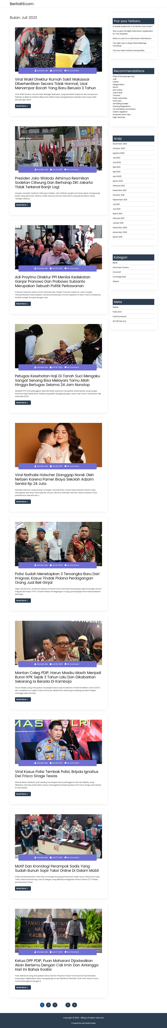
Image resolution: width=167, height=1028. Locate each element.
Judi (114, 79)
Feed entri (117, 312)
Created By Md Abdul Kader (83, 1023)
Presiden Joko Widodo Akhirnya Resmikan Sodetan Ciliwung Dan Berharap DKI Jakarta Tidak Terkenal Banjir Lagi (54, 182)
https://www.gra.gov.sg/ (124, 76)
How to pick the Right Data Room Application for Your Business (133, 32)
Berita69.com (22, 3)
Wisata (116, 281)
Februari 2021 (118, 218)
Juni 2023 (117, 162)
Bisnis (115, 262)
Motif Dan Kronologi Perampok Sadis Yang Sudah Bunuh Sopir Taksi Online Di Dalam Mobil (57, 868)
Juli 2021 (116, 204)
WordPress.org (119, 321)
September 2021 (120, 199)
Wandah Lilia (42, 70)
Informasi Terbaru (121, 267)
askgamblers (118, 84)
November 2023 (120, 143)
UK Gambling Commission (124, 109)
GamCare (117, 101)
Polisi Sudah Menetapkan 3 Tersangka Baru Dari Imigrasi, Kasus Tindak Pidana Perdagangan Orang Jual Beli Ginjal (57, 578)
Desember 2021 (119, 190)
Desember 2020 (120, 227)
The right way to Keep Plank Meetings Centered (129, 44)
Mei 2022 (116, 171)
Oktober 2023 (119, 148)
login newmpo (119, 117)
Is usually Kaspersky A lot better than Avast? (132, 26)
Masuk (115, 307)
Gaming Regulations (122, 106)
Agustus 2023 (118, 153)
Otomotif (117, 272)
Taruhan (116, 95)
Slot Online (117, 90)
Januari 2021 (118, 223)
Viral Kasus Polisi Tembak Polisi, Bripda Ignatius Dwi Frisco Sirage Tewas (56, 773)
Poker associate (120, 98)
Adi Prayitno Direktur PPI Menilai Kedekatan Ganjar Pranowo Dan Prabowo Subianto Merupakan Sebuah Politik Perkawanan (52, 281)
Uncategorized (119, 276)
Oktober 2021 (119, 195)
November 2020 (120, 232)
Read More (21, 106)
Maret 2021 (117, 213)
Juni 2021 (116, 209)
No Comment (73, 70)
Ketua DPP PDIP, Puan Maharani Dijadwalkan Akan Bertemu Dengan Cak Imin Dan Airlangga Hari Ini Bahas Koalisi (56, 965)
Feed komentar (120, 316)
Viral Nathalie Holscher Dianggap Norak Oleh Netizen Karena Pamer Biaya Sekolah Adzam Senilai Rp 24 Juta (54, 479)
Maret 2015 (117, 237)
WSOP (115, 87)
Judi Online (117, 92)
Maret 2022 (118, 181)
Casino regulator (120, 111)
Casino (116, 81)
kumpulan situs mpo (122, 114)
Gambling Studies (120, 103)
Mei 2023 (116, 167)
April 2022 (117, 176)
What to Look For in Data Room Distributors (132, 38)
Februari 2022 (119, 185)
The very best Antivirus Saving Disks (128, 50)
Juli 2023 (116, 157)
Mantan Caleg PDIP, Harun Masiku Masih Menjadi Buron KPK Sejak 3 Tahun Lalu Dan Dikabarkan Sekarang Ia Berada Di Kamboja (58, 677)
